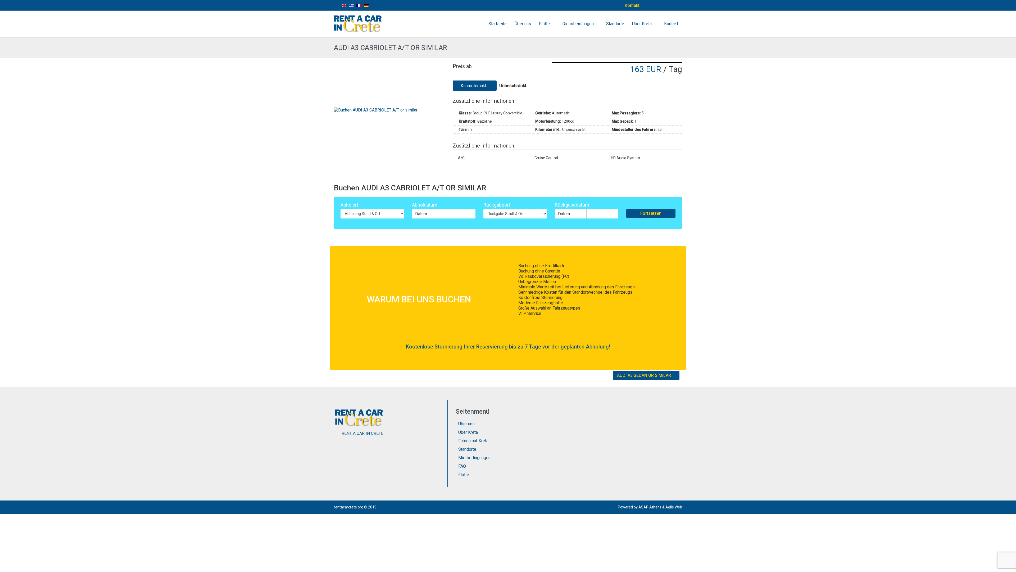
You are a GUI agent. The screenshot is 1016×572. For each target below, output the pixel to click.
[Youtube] (677, 5)
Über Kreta (642, 23)
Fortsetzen (650, 213)
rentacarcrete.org (348, 507)
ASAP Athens (649, 507)
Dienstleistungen (578, 23)
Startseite (497, 23)
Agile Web (673, 507)
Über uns (523, 23)
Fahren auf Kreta (473, 440)
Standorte (615, 23)
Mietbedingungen (474, 457)
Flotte (544, 23)
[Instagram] (665, 5)
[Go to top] (1007, 564)
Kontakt (632, 5)
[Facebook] (653, 5)
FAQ (462, 466)
